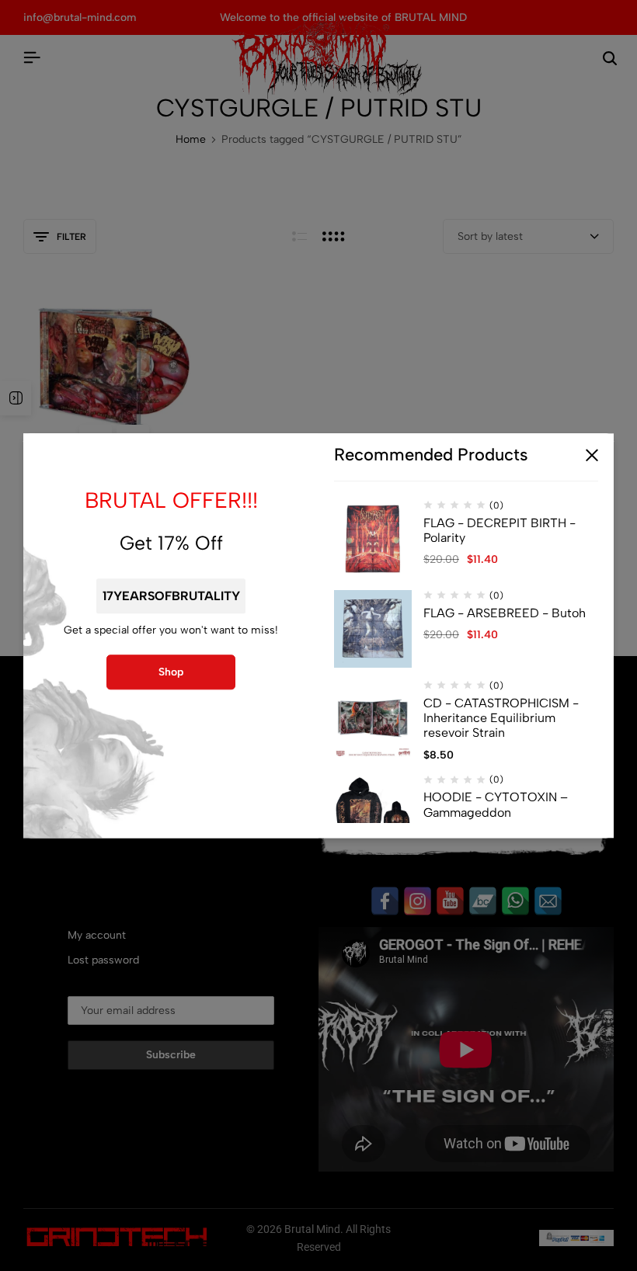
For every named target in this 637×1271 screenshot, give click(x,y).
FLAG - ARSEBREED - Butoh (504, 613)
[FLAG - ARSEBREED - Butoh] (373, 629)
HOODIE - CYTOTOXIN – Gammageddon (495, 805)
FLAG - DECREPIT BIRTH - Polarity (499, 530)
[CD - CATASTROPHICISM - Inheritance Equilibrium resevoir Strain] (373, 719)
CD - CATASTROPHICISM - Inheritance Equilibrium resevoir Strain (501, 718)
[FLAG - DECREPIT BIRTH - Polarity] (373, 539)
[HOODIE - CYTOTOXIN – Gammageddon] (373, 814)
